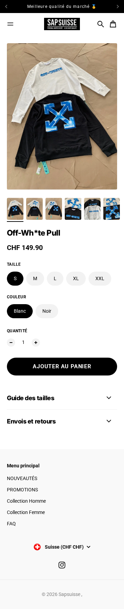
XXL (99, 278)
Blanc (20, 311)
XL (76, 278)
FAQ (11, 523)
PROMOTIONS (22, 489)
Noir (46, 311)
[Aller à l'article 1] (15, 209)
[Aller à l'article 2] (34, 209)
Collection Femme (26, 512)
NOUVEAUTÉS (22, 478)
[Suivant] (118, 6)
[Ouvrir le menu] (10, 24)
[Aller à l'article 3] (53, 209)
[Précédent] (12, 6)
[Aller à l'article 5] (92, 209)
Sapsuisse (70, 594)
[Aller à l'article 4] (73, 209)
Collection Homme (26, 501)
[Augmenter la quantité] (36, 342)
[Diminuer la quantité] (11, 342)
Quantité (17, 331)
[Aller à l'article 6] (111, 209)
